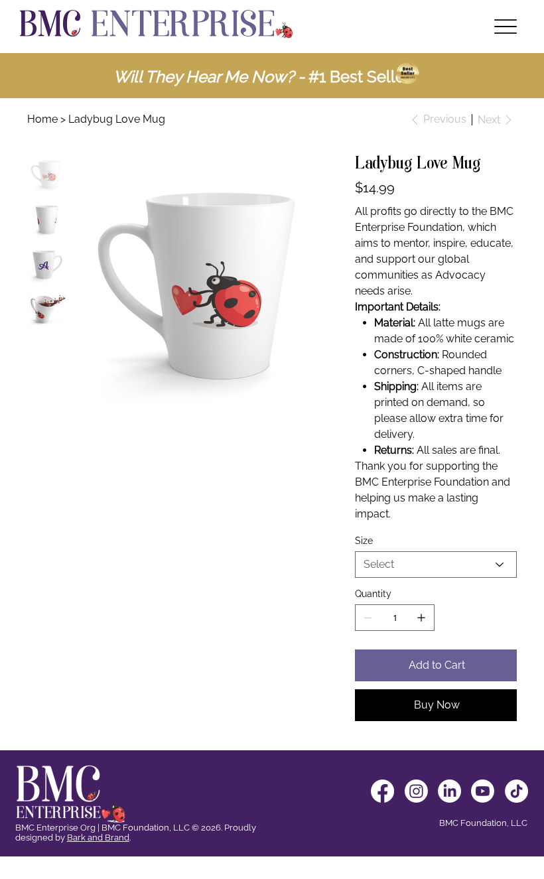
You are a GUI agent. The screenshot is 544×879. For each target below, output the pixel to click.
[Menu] (505, 26)
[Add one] (421, 617)
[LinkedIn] (449, 791)
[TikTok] (516, 791)
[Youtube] (482, 791)
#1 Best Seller (357, 76)
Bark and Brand (98, 838)
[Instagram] (416, 791)
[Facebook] (382, 791)
